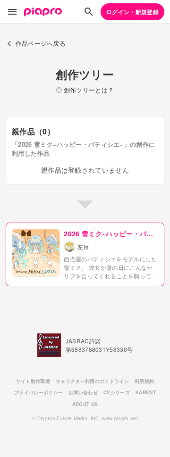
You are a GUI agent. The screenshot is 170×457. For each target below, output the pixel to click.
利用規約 (144, 381)
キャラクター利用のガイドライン (92, 381)
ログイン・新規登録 (132, 12)
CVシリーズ (116, 392)
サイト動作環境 (33, 381)
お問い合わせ (83, 392)
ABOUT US (85, 404)
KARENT (146, 392)
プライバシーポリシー (38, 392)
